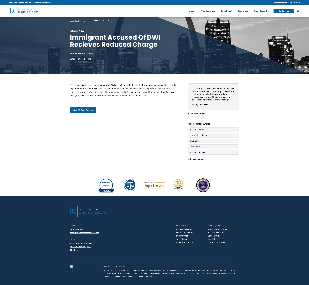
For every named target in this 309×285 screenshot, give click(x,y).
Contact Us (283, 11)
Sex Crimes (195, 147)
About (192, 11)
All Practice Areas (198, 152)
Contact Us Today (216, 242)
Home (72, 21)
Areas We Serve (215, 232)
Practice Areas (208, 11)
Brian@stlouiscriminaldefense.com (84, 232)
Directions (74, 250)
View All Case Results (83, 110)
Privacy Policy (119, 266)
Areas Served (260, 11)
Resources (243, 11)
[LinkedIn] (72, 266)
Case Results (227, 11)
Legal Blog (212, 239)
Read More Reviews (197, 113)
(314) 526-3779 (294, 2)
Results (77, 21)
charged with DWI (106, 85)
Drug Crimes (195, 141)
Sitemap (107, 266)
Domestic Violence (198, 135)
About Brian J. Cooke (217, 229)
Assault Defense (197, 129)
